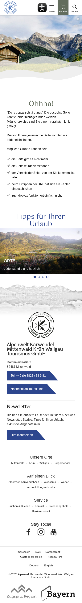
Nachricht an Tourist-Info (27, 388)
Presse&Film (54, 556)
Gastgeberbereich (31, 556)
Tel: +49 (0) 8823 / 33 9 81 (28, 375)
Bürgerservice (62, 462)
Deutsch (34, 565)
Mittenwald (17, 462)
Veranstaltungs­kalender (41, 487)
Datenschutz (52, 551)
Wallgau (44, 462)
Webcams (50, 481)
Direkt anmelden (22, 435)
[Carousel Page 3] (43, 277)
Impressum (23, 551)
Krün (32, 462)
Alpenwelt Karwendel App (24, 481)
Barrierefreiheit (41, 511)
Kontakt (39, 505)
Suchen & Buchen (19, 505)
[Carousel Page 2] (39, 277)
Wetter (65, 481)
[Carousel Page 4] (47, 277)
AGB (38, 551)
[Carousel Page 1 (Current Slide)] (35, 277)
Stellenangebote (58, 505)
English (48, 565)
